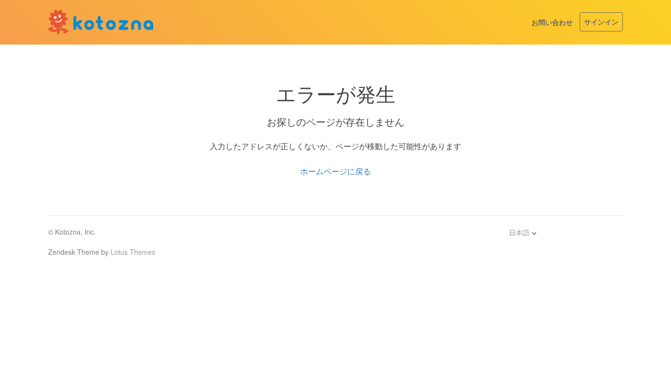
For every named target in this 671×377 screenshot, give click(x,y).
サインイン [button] (601, 22)
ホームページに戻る (335, 171)
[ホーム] (100, 22)
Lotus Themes (133, 252)
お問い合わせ (552, 22)
